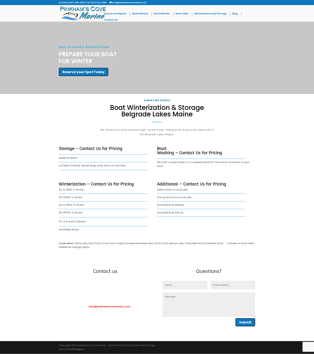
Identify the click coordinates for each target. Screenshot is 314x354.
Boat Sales (181, 13)
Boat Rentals (162, 13)
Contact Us (111, 20)
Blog (235, 13)
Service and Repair (115, 13)
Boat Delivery (140, 13)
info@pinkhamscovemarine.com (109, 306)
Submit (245, 322)
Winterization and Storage (210, 13)
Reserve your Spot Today (83, 72)
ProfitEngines (75, 349)
